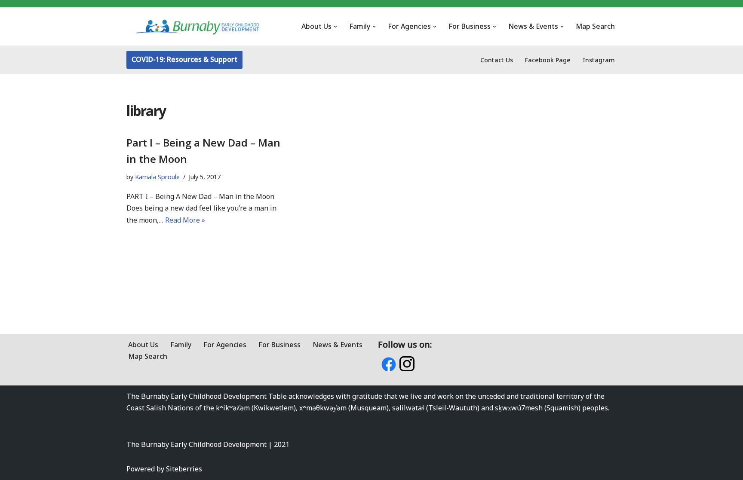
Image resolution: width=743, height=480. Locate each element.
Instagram (599, 60)
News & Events (337, 344)
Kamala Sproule (157, 177)
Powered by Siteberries (164, 469)
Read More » (185, 220)
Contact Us (496, 60)
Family (180, 344)
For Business (279, 344)
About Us (143, 344)
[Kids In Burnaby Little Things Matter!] (197, 26)
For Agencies (224, 344)
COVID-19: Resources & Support (184, 59)
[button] (335, 26)
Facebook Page (548, 60)
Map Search (595, 26)
